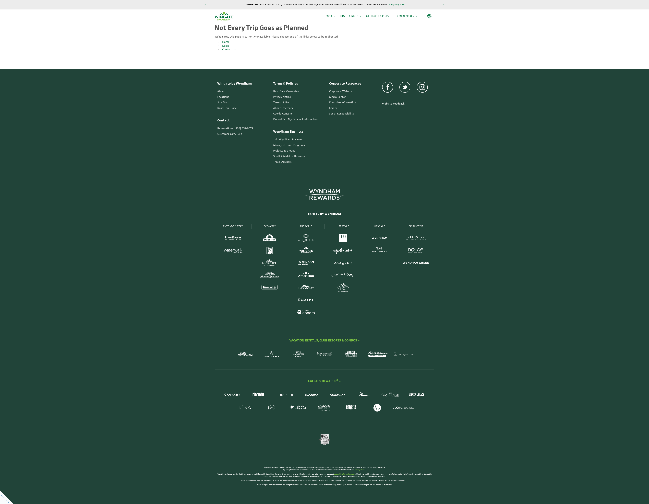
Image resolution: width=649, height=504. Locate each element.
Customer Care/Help (229, 134)
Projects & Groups (284, 150)
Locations (223, 97)
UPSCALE (379, 226)
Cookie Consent (282, 113)
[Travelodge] (269, 287)
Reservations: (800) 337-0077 (235, 128)
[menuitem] (330, 16)
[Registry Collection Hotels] (416, 238)
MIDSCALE (306, 226)
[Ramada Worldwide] (306, 300)
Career (333, 108)
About (221, 91)
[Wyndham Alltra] (343, 287)
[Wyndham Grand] (416, 263)
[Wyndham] (379, 238)
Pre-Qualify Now (396, 4)
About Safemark (283, 108)
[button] (206, 4)
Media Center (337, 97)
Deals (225, 46)
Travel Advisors (282, 162)
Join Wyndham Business (288, 139)
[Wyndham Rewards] (324, 194)
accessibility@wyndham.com (344, 474)
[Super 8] (269, 250)
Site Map (222, 102)
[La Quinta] (306, 238)
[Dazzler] (343, 263)
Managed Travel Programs (289, 145)
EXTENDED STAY (233, 226)
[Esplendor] (343, 250)
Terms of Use (281, 102)
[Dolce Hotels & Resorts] (416, 250)
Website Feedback (393, 103)
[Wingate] (306, 250)
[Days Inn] (269, 238)
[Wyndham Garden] (306, 263)
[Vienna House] (343, 275)
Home (226, 42)
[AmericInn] (306, 275)
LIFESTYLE (342, 226)
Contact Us (229, 49)
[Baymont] (306, 287)
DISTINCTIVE (416, 226)
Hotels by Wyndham (324, 214)
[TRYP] (343, 238)
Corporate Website (340, 91)
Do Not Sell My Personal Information (295, 119)
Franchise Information (342, 102)
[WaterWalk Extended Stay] (233, 250)
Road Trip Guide (227, 108)
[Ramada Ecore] (306, 312)
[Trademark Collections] (379, 250)
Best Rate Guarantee (286, 91)
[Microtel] (269, 263)
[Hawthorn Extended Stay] (233, 238)
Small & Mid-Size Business (289, 156)
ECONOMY (270, 226)
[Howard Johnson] (269, 275)
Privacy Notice (282, 97)
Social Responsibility (341, 113)
